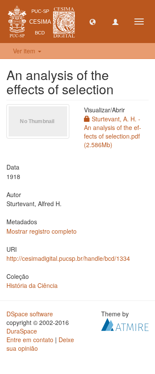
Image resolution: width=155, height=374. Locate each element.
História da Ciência (32, 285)
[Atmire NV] (125, 323)
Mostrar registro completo (41, 231)
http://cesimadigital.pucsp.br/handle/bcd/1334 (68, 258)
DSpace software (29, 313)
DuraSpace (21, 331)
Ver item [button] (25, 50)
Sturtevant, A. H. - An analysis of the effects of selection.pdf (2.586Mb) (112, 131)
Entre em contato (29, 339)
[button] (92, 21)
